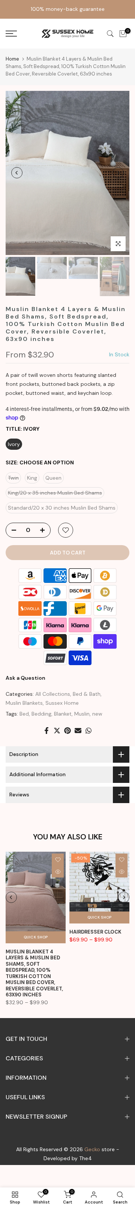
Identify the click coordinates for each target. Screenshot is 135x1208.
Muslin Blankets (24, 703)
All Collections (52, 694)
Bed (24, 713)
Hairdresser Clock (95, 932)
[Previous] (16, 172)
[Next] (118, 172)
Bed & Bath (86, 694)
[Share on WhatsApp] (88, 730)
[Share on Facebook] (46, 730)
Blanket (63, 713)
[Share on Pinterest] (67, 730)
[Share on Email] (78, 730)
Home (12, 59)
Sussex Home (62, 703)
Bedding (41, 713)
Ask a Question (25, 677)
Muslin (82, 713)
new (97, 713)
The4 (85, 1158)
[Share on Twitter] (57, 730)
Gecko (92, 1149)
